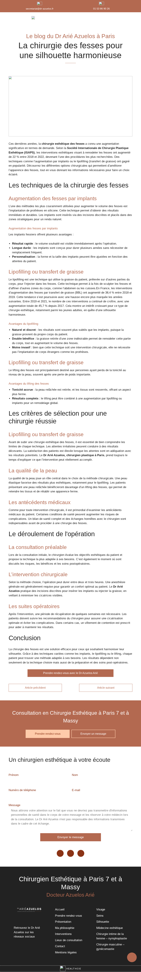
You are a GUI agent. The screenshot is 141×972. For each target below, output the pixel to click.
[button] (121, 18)
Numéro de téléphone (22, 790)
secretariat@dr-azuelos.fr (39, 8)
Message (14, 805)
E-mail (76, 790)
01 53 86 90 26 (101, 8)
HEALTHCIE (73, 968)
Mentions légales (66, 952)
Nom (75, 775)
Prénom (14, 775)
